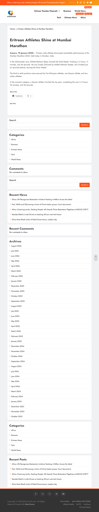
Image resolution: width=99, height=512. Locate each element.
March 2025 (16, 331)
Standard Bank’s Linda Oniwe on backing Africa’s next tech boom (43, 4)
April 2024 (15, 386)
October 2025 (16, 296)
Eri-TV (79, 504)
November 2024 (17, 351)
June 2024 (15, 376)
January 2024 (16, 401)
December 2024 (17, 346)
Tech (59, 17)
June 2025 (15, 316)
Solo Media (64, 501)
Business (67, 11)
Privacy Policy (85, 507)
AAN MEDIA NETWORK (81, 501)
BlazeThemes (29, 504)
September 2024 (18, 361)
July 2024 (15, 371)
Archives (87, 504)
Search (12, 120)
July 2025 (15, 311)
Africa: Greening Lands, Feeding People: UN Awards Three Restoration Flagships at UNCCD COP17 (50, 209)
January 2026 (16, 281)
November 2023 (17, 411)
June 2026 (15, 256)
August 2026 (16, 246)
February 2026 (17, 276)
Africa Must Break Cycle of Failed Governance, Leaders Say (34, 219)
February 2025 (17, 336)
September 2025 (18, 301)
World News (81, 10)
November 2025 (17, 291)
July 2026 (15, 251)
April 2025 (15, 326)
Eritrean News (72, 16)
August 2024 (16, 366)
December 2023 (17, 406)
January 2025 (16, 341)
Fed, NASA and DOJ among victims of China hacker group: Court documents (41, 204)
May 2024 (15, 381)
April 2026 (15, 266)
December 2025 (17, 286)
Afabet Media (68, 504)
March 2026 (16, 271)
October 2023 (16, 416)
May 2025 (15, 321)
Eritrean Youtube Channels (45, 11)
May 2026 (15, 261)
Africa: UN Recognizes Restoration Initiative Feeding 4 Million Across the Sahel (42, 199)
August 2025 (16, 306)
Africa (84, 16)
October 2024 (16, 356)
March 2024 (16, 391)
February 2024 (17, 396)
